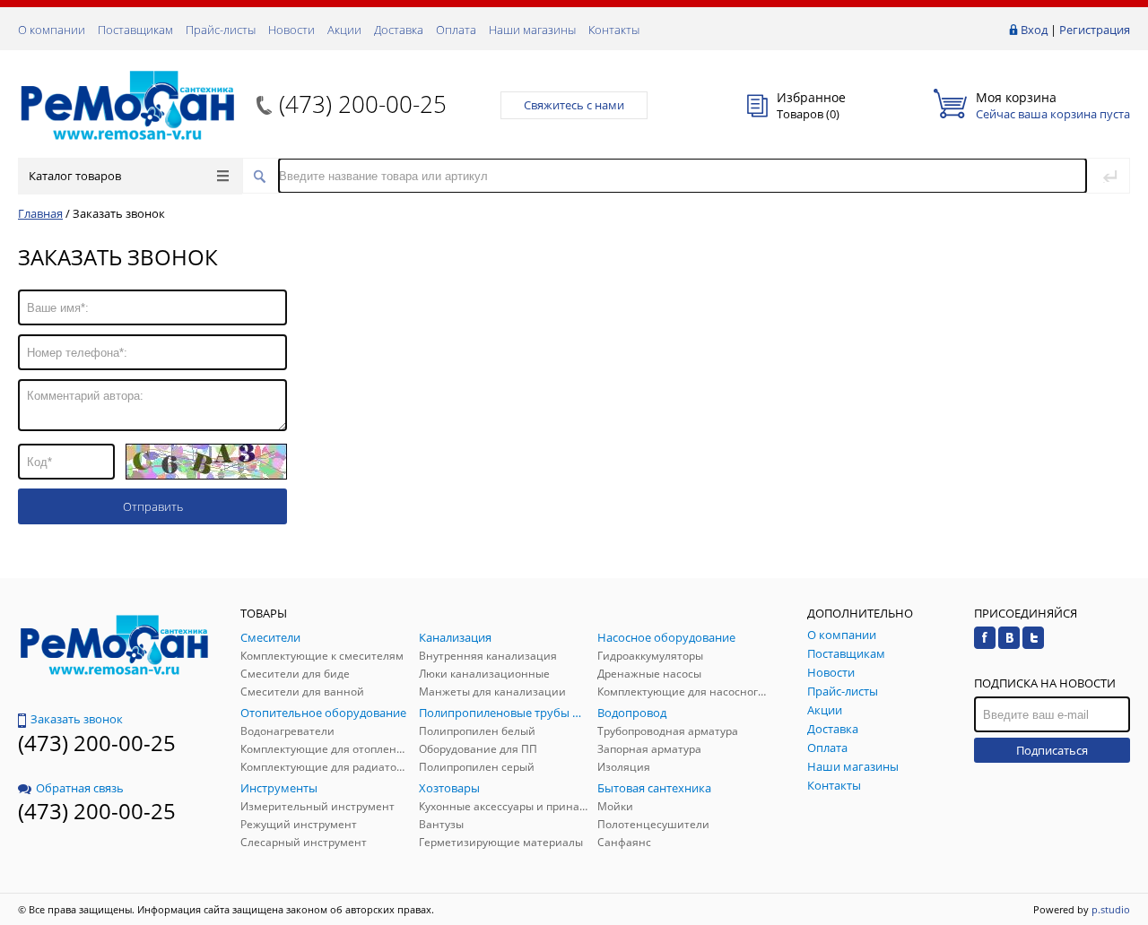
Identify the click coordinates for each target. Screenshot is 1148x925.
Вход (1034, 30)
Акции (344, 30)
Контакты (613, 30)
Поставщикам (135, 30)
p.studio (1110, 909)
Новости (291, 30)
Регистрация (1094, 30)
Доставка (398, 30)
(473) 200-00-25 (363, 104)
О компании (51, 30)
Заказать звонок (76, 719)
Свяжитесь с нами (574, 105)
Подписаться (1052, 750)
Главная (40, 213)
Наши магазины (532, 30)
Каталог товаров (75, 176)
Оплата (456, 30)
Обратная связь (80, 788)
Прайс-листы (221, 30)
